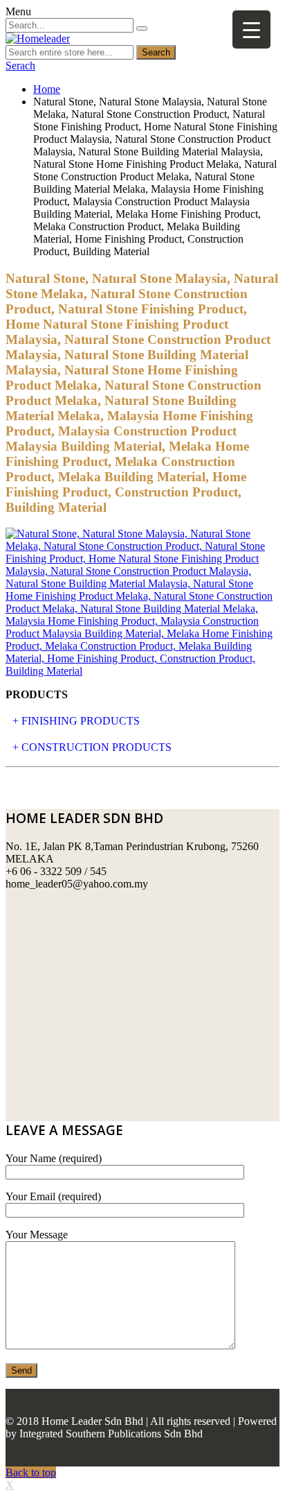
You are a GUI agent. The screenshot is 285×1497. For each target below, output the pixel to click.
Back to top (31, 1472)
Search (156, 52)
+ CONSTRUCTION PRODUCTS (92, 747)
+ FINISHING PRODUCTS (76, 721)
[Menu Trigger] (251, 29)
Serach (20, 65)
